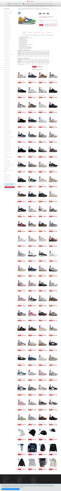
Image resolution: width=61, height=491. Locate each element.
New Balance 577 (7, 78)
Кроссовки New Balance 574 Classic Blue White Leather (37, 140)
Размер (41, 20)
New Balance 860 (7, 104)
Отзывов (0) (30, 32)
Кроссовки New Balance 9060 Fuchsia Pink (34, 318)
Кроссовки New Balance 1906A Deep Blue (34, 363)
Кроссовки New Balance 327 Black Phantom (24, 333)
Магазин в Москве (27, 5)
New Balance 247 (7, 43)
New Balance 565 (7, 69)
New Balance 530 (7, 65)
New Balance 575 (7, 74)
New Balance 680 (7, 91)
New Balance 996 (7, 119)
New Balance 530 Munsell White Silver (34, 95)
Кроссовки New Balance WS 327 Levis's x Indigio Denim (26, 393)
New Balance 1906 (7, 28)
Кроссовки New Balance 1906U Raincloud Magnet (25, 318)
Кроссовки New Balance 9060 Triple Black (24, 155)
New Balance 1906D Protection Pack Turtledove (35, 259)
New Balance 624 (7, 86)
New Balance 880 (7, 106)
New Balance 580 (7, 80)
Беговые (5, 159)
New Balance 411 (7, 50)
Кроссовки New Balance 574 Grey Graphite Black (35, 303)
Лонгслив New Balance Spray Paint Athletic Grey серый (37, 467)
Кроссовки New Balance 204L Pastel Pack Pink (45, 378)
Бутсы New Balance (7, 160)
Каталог (4, 479)
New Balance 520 (7, 63)
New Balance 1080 (7, 20)
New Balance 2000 (7, 33)
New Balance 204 (7, 39)
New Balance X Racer (7, 138)
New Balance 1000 (7, 18)
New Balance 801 (7, 99)
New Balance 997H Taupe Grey (33, 229)
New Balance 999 (7, 127)
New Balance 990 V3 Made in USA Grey (23, 259)
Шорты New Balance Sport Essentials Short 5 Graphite (47, 467)
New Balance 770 (7, 97)
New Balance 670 (7, 89)
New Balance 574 (7, 71)
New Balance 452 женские (8, 54)
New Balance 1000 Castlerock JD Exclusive (44, 289)
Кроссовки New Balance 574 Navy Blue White (35, 80)
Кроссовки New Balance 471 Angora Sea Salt (35, 378)
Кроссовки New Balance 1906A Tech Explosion (35, 393)
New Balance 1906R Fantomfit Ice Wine (23, 289)
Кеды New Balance (7, 162)
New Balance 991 (7, 112)
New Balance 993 (7, 116)
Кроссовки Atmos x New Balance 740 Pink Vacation (25, 408)
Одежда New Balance (7, 166)
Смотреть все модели (44, 17)
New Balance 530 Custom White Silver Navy (45, 303)
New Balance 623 (7, 84)
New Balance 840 (7, 101)
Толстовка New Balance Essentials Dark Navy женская (47, 452)
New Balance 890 (7, 108)
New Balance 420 (7, 52)
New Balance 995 (7, 117)
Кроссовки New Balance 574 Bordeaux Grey (24, 229)
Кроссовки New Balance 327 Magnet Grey (45, 408)
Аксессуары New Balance (8, 157)
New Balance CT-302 (7, 129)
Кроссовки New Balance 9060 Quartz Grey (45, 110)
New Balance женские (7, 144)
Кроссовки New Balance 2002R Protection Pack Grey (25, 110)
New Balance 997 (19, 482)
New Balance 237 (7, 41)
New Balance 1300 (7, 22)
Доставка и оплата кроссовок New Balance (9, 482)
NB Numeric (6, 15)
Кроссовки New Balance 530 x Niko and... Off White (46, 274)
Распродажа (6, 168)
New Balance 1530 (7, 26)
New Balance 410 (7, 48)
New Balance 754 (19, 480)
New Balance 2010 (7, 37)
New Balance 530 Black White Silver (44, 259)
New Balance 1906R (7, 31)
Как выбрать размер (42, 5)
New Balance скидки (7, 149)
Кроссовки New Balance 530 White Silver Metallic (46, 125)
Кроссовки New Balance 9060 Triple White (34, 214)
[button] (50, 5)
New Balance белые (7, 142)
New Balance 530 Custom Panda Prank (55, 318)
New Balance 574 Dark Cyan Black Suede (34, 199)
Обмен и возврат (34, 5)
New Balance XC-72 (7, 140)
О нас (22, 5)
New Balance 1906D (7, 30)
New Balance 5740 (7, 73)
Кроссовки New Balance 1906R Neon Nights (45, 318)
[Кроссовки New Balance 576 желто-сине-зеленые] (27, 20)
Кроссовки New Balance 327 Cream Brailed (35, 348)
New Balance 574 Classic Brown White (23, 199)
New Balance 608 (7, 82)
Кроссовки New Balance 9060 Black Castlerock (24, 214)
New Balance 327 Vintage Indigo (22, 378)
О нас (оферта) (5, 481)
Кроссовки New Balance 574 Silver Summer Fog (45, 140)
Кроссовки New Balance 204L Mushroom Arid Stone (46, 348)
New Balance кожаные (7, 147)
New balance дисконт (7, 180)
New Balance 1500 (7, 178)
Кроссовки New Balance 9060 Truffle (34, 333)
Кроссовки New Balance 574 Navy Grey (34, 184)
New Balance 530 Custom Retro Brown (55, 303)
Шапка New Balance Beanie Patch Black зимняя (35, 437)
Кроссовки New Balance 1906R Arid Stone (24, 274)
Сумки (5, 173)
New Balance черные (7, 153)
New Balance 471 (7, 56)
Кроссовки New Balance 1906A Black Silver (34, 155)
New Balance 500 (7, 58)
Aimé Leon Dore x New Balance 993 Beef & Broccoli (46, 422)
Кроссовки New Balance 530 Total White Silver (24, 244)
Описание (24, 32)
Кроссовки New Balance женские (9, 164)
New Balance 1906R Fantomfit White (54, 259)
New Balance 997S (7, 123)
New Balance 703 (7, 93)
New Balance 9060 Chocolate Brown (54, 155)
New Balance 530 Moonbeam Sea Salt (34, 244)
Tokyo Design (6, 155)
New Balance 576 (7, 76)
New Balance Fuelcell (7, 132)
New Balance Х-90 (7, 151)
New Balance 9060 (7, 110)
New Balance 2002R (7, 35)
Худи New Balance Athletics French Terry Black (24, 467)
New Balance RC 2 (7, 134)
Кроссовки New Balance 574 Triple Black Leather (46, 199)
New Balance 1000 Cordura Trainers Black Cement (25, 184)
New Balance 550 (7, 67)
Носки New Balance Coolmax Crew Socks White (24, 437)
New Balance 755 (7, 95)
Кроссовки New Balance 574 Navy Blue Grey (35, 125)
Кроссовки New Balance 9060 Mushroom (44, 80)
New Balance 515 (7, 61)
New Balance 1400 (7, 24)
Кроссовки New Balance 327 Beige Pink (44, 244)
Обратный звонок (10, 187)
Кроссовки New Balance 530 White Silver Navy (24, 80)
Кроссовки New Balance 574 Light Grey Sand (24, 422)
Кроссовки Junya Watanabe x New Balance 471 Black (25, 363)
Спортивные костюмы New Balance (8, 171)
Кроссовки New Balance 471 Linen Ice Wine (45, 393)
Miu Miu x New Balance (8, 13)
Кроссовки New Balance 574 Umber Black (45, 229)
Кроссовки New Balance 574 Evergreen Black (24, 95)
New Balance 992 (7, 114)
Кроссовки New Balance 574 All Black (23, 125)
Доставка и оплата (17, 5)
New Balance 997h (7, 121)
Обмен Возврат (49, 32)
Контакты (4, 480)
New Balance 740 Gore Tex (8, 11)
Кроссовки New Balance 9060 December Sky (45, 184)
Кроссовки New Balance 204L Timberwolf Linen (45, 363)
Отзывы (47, 5)
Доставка (43, 32)
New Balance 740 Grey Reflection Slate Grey (35, 422)
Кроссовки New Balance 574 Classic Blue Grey (24, 140)
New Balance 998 (7, 125)
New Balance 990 (7, 176)
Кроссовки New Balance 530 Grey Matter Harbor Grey (46, 95)
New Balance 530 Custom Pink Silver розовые (35, 289)
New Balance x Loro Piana (8, 136)
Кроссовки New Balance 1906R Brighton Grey (45, 155)
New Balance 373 (7, 46)
